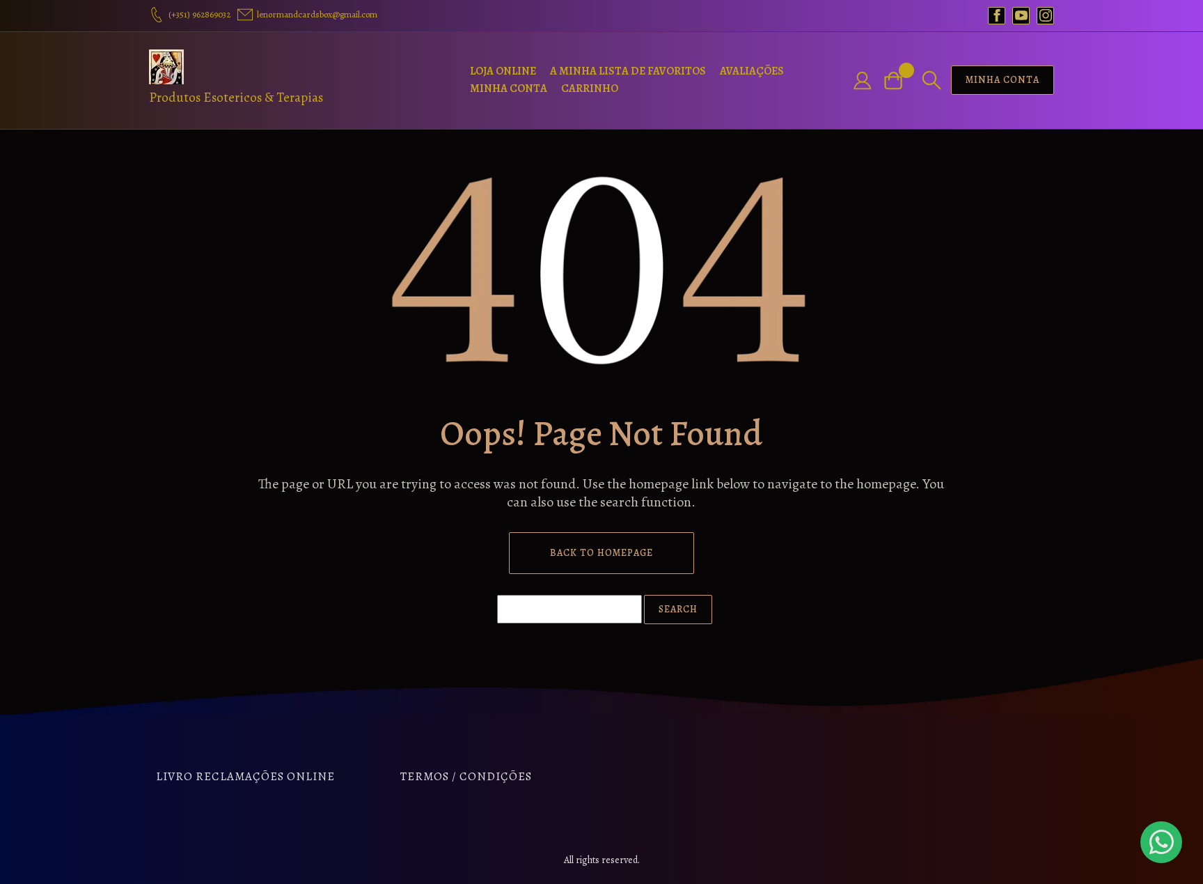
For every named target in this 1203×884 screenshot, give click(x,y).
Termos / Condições (466, 776)
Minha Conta (508, 88)
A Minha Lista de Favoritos (628, 71)
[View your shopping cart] (898, 80)
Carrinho (589, 88)
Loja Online (503, 71)
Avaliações (752, 71)
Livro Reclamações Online (245, 776)
